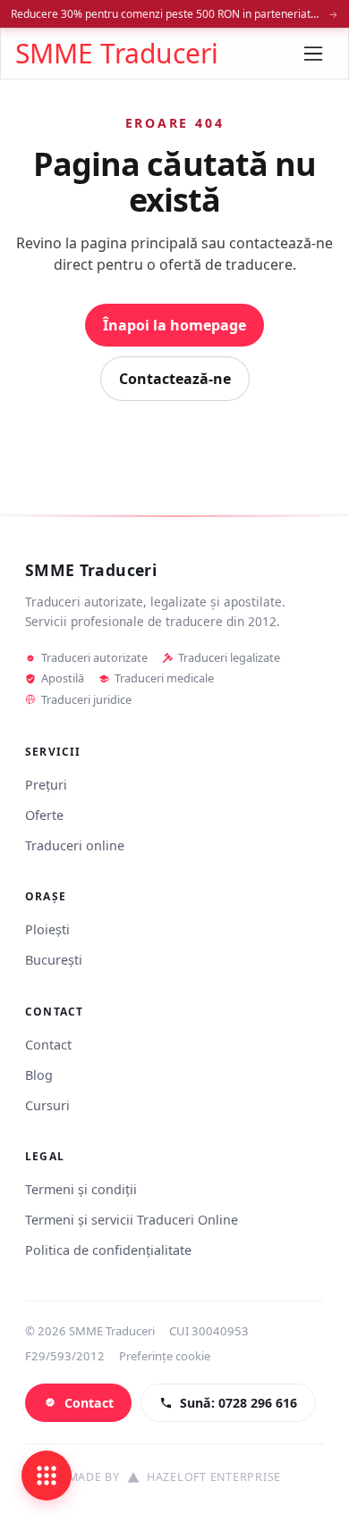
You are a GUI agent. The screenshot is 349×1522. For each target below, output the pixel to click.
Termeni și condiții (81, 1189)
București (53, 959)
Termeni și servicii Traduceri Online (131, 1219)
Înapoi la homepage (174, 325)
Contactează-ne (175, 379)
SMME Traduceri (116, 54)
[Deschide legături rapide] (46, 1476)
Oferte (44, 815)
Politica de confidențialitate (108, 1250)
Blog (39, 1074)
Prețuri (46, 784)
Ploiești (47, 929)
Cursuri (47, 1105)
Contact (48, 1044)
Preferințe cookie (164, 1356)
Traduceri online (74, 845)
